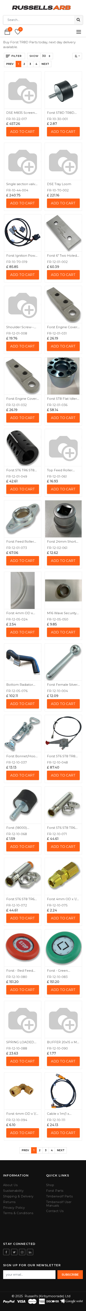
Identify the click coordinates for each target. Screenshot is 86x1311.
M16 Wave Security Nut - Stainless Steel (62, 615)
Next (45, 63)
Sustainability (13, 1191)
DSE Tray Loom (59, 184)
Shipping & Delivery (18, 1196)
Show (33, 56)
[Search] (78, 19)
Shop (50, 1185)
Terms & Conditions (18, 1213)
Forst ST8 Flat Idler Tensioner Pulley (62, 400)
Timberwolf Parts (59, 1196)
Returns (9, 1202)
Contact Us (54, 1211)
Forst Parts (54, 1191)
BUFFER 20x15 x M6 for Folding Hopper (63, 1044)
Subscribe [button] (70, 1274)
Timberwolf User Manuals (59, 1203)
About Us (10, 1185)
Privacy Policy (14, 1208)
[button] (77, 56)
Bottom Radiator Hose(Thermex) (19, 686)
